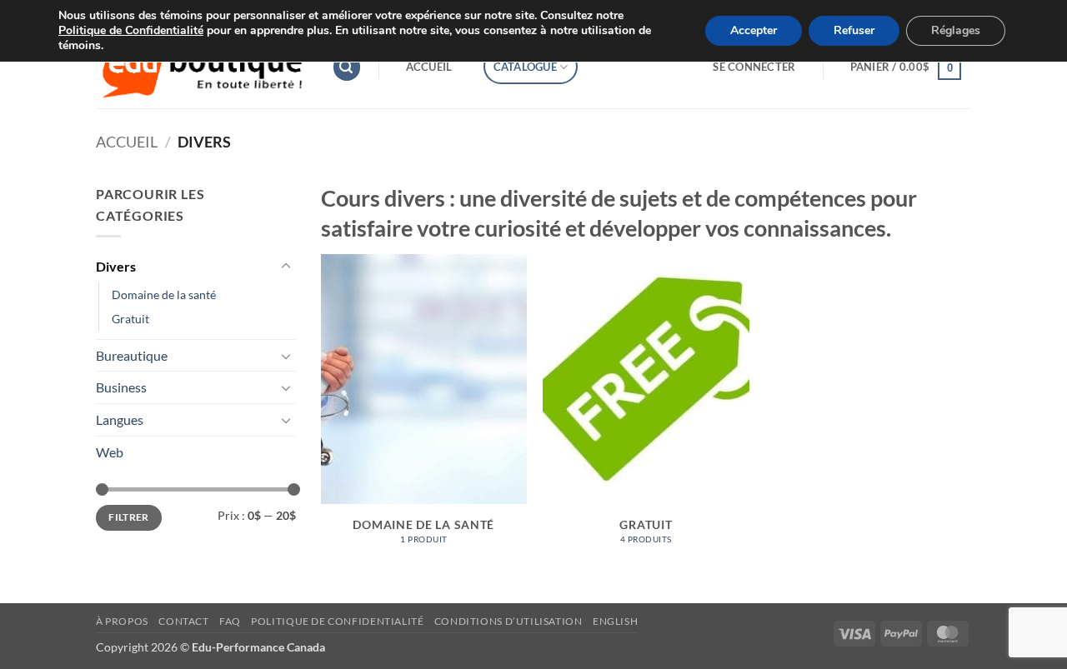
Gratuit (130, 319)
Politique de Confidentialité (130, 30)
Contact (183, 621)
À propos (122, 621)
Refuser (854, 30)
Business (121, 387)
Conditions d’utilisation (508, 621)
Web (109, 452)
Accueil (429, 66)
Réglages (955, 30)
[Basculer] (286, 267)
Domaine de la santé (164, 294)
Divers (116, 266)
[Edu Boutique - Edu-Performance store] (201, 67)
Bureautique (132, 355)
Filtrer (128, 517)
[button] (346, 67)
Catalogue (525, 66)
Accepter (753, 30)
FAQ (230, 621)
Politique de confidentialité (337, 621)
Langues (119, 419)
